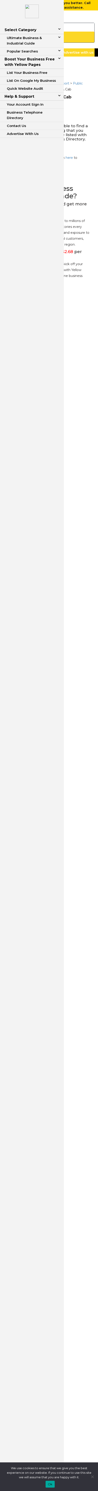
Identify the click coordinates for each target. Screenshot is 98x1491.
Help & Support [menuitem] (19, 96)
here (69, 158)
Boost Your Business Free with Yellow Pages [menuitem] (30, 62)
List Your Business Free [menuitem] (27, 72)
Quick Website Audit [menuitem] (25, 88)
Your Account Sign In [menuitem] (25, 104)
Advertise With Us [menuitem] (23, 134)
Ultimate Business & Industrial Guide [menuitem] (24, 40)
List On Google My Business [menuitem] (31, 80)
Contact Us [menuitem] (16, 126)
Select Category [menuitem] (20, 30)
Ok (50, 1484)
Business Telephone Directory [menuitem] (25, 115)
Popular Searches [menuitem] (22, 51)
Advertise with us (78, 52)
